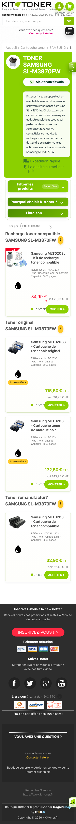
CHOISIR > (57, 309)
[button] (38, 756)
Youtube (62, 683)
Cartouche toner (33, 48)
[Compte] (59, 6)
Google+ (46, 683)
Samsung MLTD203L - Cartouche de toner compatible (48, 521)
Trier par (12, 226)
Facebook (14, 683)
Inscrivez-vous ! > (38, 632)
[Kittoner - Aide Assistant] (72, 802)
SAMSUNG (57, 48)
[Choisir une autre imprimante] (72, 67)
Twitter (30, 683)
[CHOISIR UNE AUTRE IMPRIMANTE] (72, 67)
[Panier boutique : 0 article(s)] (69, 6)
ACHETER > (56, 405)
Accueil (11, 48)
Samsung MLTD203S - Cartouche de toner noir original (48, 346)
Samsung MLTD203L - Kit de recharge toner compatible (48, 257)
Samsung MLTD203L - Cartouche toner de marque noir (48, 425)
